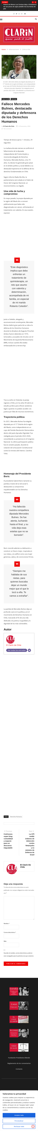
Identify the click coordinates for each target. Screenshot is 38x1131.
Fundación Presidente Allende (19, 1058)
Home (4, 49)
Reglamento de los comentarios (19, 1063)
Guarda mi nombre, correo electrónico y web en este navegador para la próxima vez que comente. (19, 954)
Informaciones (14, 49)
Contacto (19, 1069)
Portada (13, 99)
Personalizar (19, 1121)
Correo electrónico (10, 932)
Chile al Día (26, 49)
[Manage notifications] (33, 1126)
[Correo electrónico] (29, 650)
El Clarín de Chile (8, 126)
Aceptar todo (19, 1115)
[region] (19, 1110)
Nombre (7, 923)
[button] (33, 2)
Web (5, 941)
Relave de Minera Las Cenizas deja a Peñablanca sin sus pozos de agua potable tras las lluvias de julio (18, 6)
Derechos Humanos (16, 817)
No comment (8, 129)
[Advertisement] (19, 235)
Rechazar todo (19, 1126)
